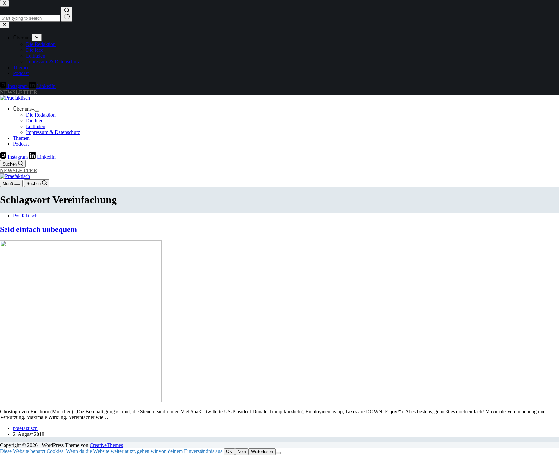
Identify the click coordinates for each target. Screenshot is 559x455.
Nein (241, 451)
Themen (21, 138)
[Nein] (278, 453)
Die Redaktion (41, 114)
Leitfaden (35, 126)
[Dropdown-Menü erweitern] (36, 111)
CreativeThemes (106, 445)
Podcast (21, 144)
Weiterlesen (262, 451)
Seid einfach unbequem (38, 229)
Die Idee (34, 120)
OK (229, 451)
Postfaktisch (25, 215)
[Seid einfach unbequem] (81, 400)
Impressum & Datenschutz (53, 132)
